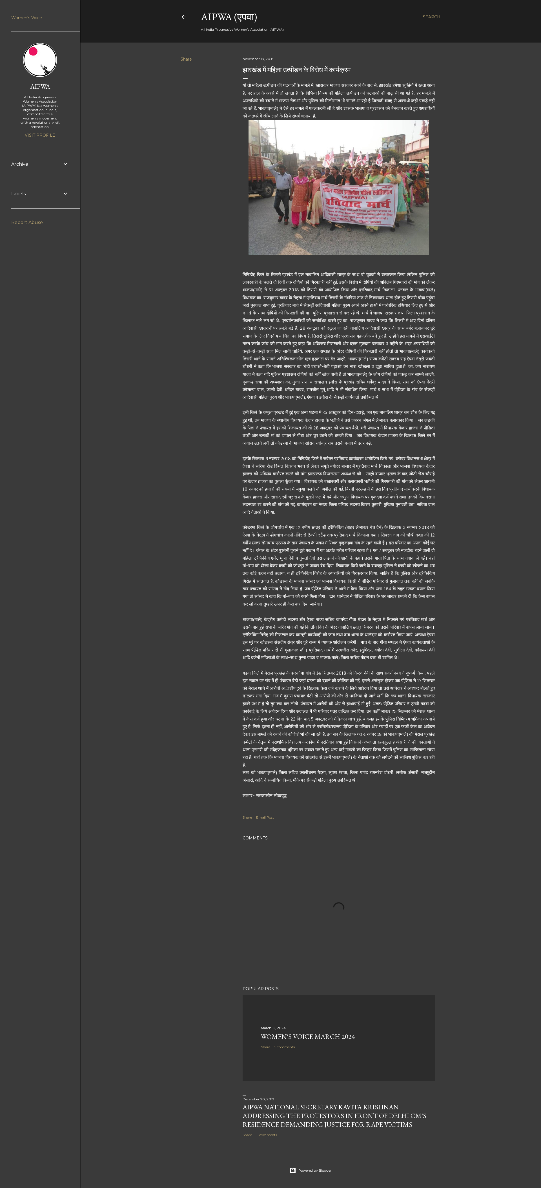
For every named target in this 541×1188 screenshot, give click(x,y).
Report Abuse (27, 222)
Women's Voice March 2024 (308, 1036)
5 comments (284, 1047)
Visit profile (40, 135)
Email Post (265, 817)
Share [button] (186, 59)
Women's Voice (26, 17)
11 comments (266, 1135)
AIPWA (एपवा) (229, 16)
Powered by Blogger (315, 1170)
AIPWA (40, 86)
